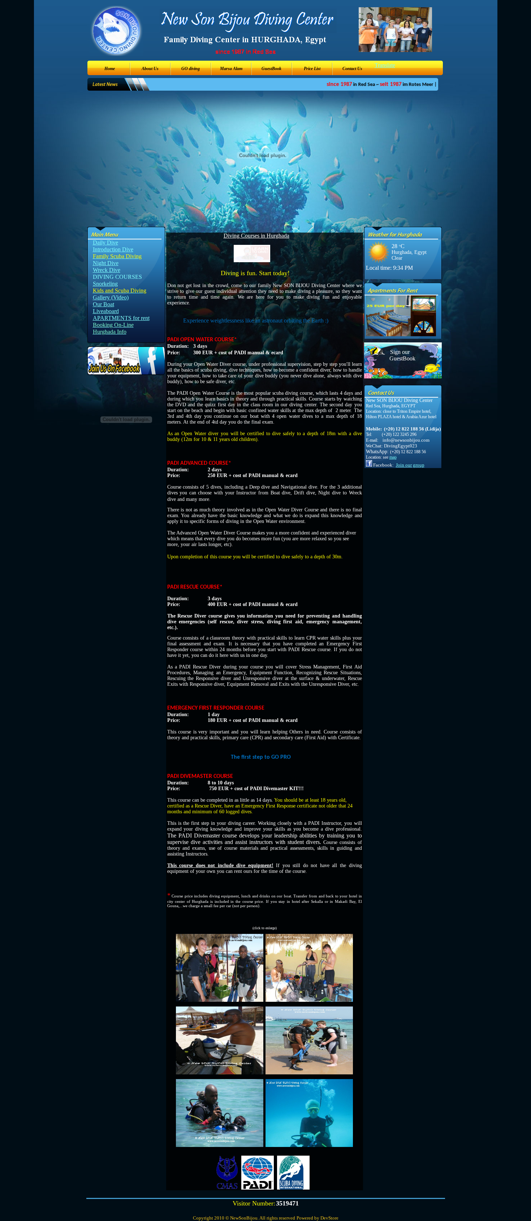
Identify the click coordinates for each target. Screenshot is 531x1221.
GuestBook (271, 68)
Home (109, 68)
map (393, 457)
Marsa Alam (231, 68)
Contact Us (352, 68)
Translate (385, 65)
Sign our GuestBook (399, 355)
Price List (312, 68)
